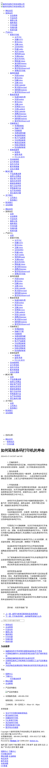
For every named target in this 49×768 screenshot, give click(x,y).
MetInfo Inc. (34, 741)
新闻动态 (10, 442)
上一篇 (21, 614)
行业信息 (9, 629)
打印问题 (10, 444)
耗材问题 (9, 641)
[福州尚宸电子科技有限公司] (24, 5)
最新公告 (9, 632)
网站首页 (9, 11)
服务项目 (9, 634)
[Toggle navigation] (2, 2)
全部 (12, 214)
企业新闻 (9, 627)
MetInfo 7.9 (14, 741)
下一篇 (23, 616)
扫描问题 (9, 639)
